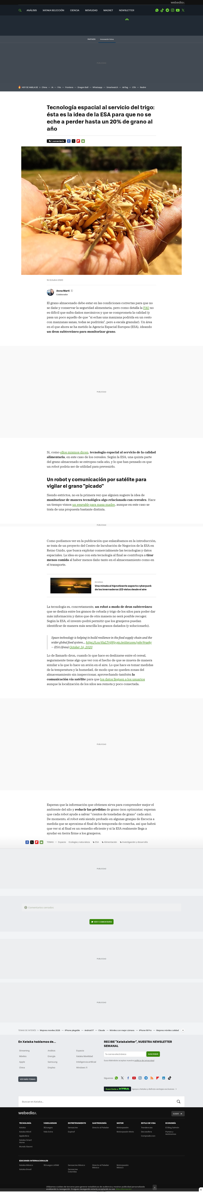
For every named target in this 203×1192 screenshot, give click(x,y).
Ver (103, 921)
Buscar (178, 1101)
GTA (134, 87)
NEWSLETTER (126, 10)
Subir (176, 1113)
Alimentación (110, 841)
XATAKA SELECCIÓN (53, 10)
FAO (146, 308)
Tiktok (162, 10)
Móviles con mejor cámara (122, 1030)
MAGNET (108, 10)
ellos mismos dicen (74, 452)
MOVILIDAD (91, 10)
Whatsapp (97, 87)
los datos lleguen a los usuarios (122, 679)
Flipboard (78, 141)
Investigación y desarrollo (135, 841)
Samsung (52, 1061)
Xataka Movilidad (84, 1056)
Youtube (178, 10)
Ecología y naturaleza (79, 841)
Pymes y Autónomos (170, 1132)
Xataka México (26, 1165)
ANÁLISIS (32, 10)
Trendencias (146, 1127)
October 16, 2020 (81, 647)
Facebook (69, 141)
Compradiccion (148, 1135)
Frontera (69, 87)
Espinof (71, 1131)
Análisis (51, 1050)
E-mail (83, 141)
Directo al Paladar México (100, 1166)
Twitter (183, 10)
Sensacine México (76, 1165)
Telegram (167, 10)
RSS (152, 1077)
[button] (64, 290)
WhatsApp (157, 10)
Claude (101, 1030)
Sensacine (73, 1127)
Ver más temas (27, 1079)
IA (52, 87)
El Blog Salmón (172, 1127)
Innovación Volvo (107, 39)
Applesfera (24, 1135)
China (44, 87)
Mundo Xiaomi (25, 1146)
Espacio (62, 841)
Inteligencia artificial (86, 1061)
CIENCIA (74, 10)
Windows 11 (81, 1067)
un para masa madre (93, 504)
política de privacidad (144, 1060)
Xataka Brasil (25, 1169)
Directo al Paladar (100, 1127)
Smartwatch (112, 87)
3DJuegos (48, 1127)
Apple (22, 1061)
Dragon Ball (83, 87)
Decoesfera (146, 1131)
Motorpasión (123, 1127)
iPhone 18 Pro (145, 1030)
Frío (59, 87)
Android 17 (89, 1030)
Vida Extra (48, 1131)
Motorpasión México (123, 1166)
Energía (51, 1056)
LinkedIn (163, 1077)
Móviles (23, 1056)
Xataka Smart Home (25, 1141)
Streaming (24, 1050)
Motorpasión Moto (125, 1131)
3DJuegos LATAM (51, 1165)
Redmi (143, 87)
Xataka (22, 1127)
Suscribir (153, 1054)
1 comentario (57, 141)
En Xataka (99, 582)
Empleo (51, 1067)
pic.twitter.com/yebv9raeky (134, 642)
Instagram (172, 10)
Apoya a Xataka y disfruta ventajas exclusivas (153, 1089)
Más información (124, 1189)
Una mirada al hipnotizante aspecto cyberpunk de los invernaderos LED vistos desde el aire (123, 587)
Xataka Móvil (25, 1131)
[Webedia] (178, 2)
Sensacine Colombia (73, 1170)
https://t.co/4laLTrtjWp (101, 642)
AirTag (125, 87)
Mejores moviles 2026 (50, 1030)
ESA (97, 841)
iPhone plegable (72, 1030)
